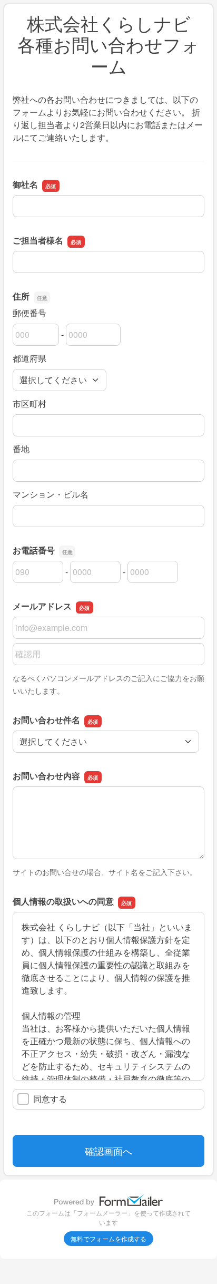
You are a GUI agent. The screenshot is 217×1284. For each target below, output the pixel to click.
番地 (21, 449)
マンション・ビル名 (50, 494)
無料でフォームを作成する (108, 1238)
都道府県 (29, 358)
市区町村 (29, 403)
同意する (50, 1099)
